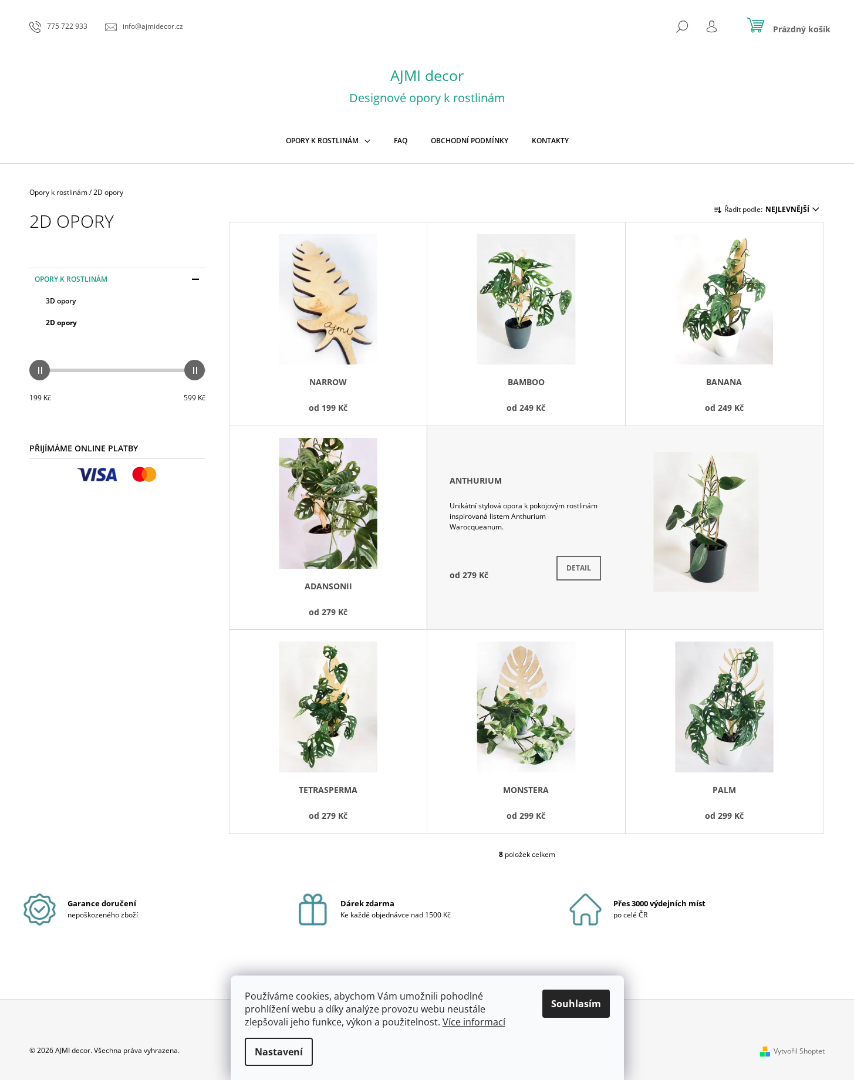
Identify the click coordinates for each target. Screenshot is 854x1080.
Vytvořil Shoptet (799, 1051)
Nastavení (279, 1051)
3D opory (61, 301)
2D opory (61, 323)
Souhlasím (576, 1003)
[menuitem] (328, 140)
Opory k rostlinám (71, 279)
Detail (578, 568)
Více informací (474, 1021)
